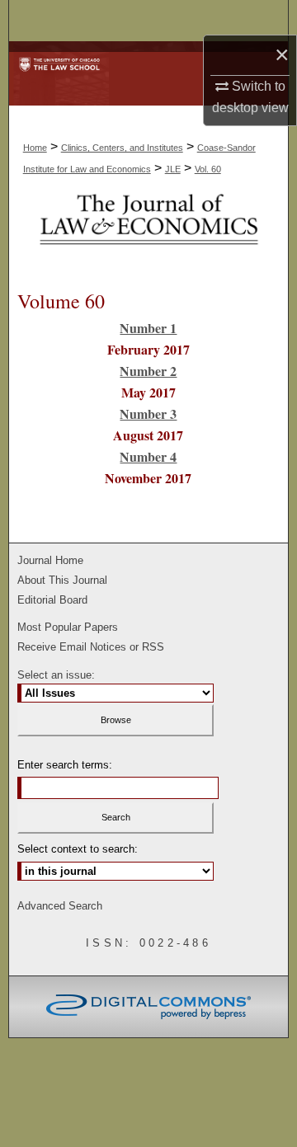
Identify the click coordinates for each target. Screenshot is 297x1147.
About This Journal (62, 580)
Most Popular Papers (67, 627)
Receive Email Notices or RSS (90, 647)
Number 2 (148, 370)
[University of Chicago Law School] (59, 55)
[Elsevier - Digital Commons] (148, 1006)
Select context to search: (77, 849)
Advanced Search (59, 906)
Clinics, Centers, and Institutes (122, 148)
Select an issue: (56, 675)
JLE (173, 169)
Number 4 (148, 456)
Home (35, 148)
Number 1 (148, 327)
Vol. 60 (208, 169)
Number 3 (148, 413)
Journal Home (50, 560)
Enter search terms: (64, 765)
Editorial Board (52, 600)
